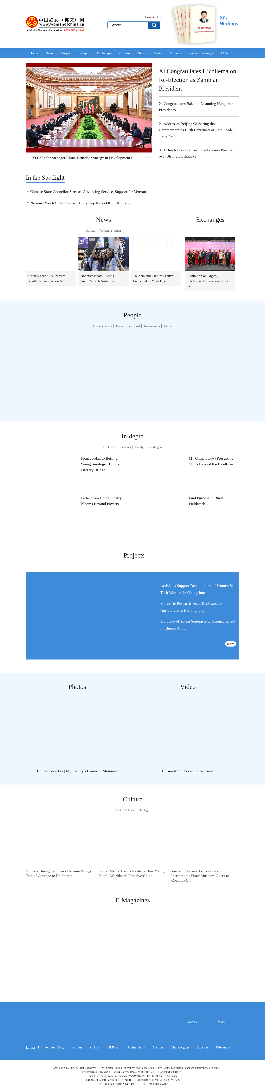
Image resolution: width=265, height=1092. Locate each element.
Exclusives (109, 447)
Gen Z (168, 326)
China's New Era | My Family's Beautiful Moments (77, 771)
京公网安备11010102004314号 (117, 1084)
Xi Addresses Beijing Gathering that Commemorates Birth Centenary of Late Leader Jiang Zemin (197, 130)
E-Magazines (132, 900)
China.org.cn (175, 1047)
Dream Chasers (102, 326)
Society (90, 230)
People (66, 53)
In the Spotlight (46, 177)
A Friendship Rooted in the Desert (188, 771)
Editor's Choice (125, 810)
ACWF (228, 53)
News (50, 53)
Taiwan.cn (218, 1047)
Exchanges (106, 53)
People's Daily (53, 1047)
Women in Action (110, 230)
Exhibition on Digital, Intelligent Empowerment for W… (208, 281)
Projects (178, 53)
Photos (144, 53)
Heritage (144, 810)
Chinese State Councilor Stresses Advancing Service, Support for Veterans (89, 192)
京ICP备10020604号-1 (156, 1084)
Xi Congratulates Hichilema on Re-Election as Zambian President (198, 80)
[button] (144, 157)
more (230, 644)
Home (33, 53)
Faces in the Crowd (128, 326)
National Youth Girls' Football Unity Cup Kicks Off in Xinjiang (78, 203)
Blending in (154, 447)
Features (125, 447)
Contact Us (153, 17)
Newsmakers (152, 326)
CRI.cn (153, 1047)
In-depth (85, 53)
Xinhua (76, 1047)
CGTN (93, 1047)
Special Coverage (204, 53)
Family (139, 447)
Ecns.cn (197, 1047)
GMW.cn (111, 1047)
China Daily (133, 1047)
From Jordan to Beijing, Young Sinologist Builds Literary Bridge (100, 464)
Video (161, 53)
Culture (126, 53)
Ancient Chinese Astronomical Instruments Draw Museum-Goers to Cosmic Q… (200, 875)
